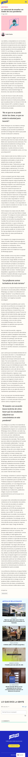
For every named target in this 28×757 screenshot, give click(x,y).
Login (25, 706)
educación (4, 593)
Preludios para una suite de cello (14, 665)
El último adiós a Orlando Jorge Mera (14, 644)
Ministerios (4, 7)
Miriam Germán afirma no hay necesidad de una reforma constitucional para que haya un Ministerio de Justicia (14, 689)
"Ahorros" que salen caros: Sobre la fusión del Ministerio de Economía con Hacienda (14, 621)
